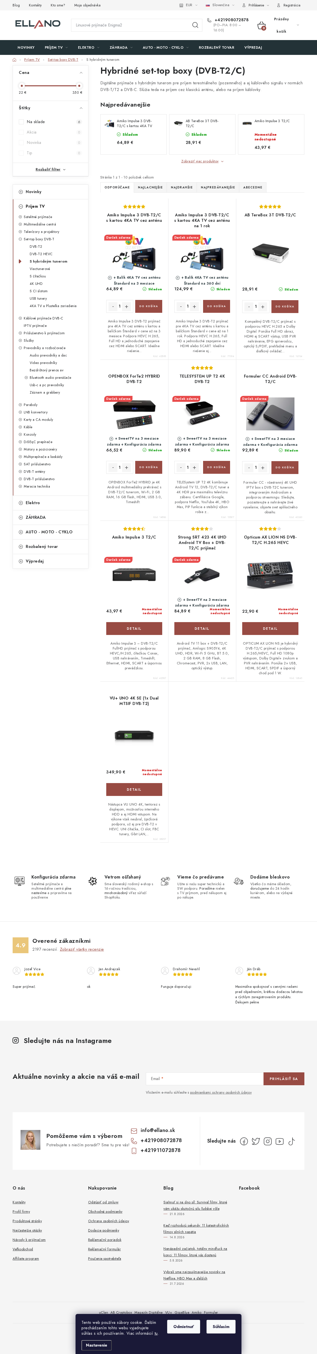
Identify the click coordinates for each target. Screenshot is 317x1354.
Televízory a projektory (41, 231)
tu (156, 1333)
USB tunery (38, 298)
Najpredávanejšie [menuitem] (218, 187)
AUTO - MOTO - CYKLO (49, 532)
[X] (256, 1141)
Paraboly (30, 404)
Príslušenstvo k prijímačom (44, 333)
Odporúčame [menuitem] (117, 187)
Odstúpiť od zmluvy (103, 1202)
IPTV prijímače (35, 325)
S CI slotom (39, 291)
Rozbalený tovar (42, 546)
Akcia (53, 132)
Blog (16, 5)
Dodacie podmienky (103, 1230)
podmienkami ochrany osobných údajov (221, 1092)
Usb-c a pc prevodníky (47, 385)
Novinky (34, 192)
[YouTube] (280, 1141)
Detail (134, 628)
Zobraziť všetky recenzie (82, 949)
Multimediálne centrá (40, 224)
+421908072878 (231, 20)
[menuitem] (26, 47)
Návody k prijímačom (29, 1239)
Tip (53, 153)
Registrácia (292, 5)
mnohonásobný (116, 892)
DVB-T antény (34, 471)
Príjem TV (35, 206)
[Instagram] (268, 1141)
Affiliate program (26, 1258)
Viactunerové (40, 268)
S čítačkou (38, 276)
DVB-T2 (36, 246)
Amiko (197, 1312)
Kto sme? (58, 5)
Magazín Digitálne (148, 1312)
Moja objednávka (87, 5)
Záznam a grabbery (45, 392)
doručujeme (259, 888)
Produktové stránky (27, 1221)
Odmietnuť (183, 1327)
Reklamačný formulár (104, 1249)
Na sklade (53, 122)
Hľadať (195, 25)
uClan (103, 1312)
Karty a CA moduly (38, 419)
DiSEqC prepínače (38, 441)
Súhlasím (221, 1327)
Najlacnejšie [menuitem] (150, 187)
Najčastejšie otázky (27, 1230)
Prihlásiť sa (284, 1078)
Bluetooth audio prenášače (50, 377)
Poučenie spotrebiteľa (104, 1258)
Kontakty (35, 5)
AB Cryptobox (121, 1312)
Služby (29, 340)
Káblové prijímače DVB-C (43, 318)
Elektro (33, 503)
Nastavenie (96, 1345)
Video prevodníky (43, 362)
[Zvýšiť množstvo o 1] (126, 306)
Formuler (211, 1312)
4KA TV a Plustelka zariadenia (53, 305)
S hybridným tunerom (49, 261)
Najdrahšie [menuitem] (182, 187)
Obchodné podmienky (105, 1211)
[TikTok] (291, 1141)
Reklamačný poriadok (105, 1239)
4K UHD (36, 283)
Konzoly (30, 434)
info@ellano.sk (158, 1130)
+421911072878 (161, 1150)
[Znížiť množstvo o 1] (112, 306)
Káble (28, 427)
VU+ (168, 1312)
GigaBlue (182, 1312)
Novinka (53, 142)
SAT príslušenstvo (37, 464)
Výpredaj (35, 561)
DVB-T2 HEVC (41, 253)
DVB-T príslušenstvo (39, 478)
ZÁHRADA (36, 517)
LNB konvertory (36, 412)
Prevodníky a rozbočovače (44, 347)
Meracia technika (37, 486)
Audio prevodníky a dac (48, 355)
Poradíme (206, 888)
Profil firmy (21, 1211)
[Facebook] (244, 1141)
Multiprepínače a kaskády (43, 456)
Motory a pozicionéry (40, 449)
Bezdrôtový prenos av (46, 370)
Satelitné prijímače (38, 216)
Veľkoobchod (23, 1249)
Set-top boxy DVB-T (39, 239)
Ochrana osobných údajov (108, 1221)
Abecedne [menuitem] (252, 187)
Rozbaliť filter (48, 169)
